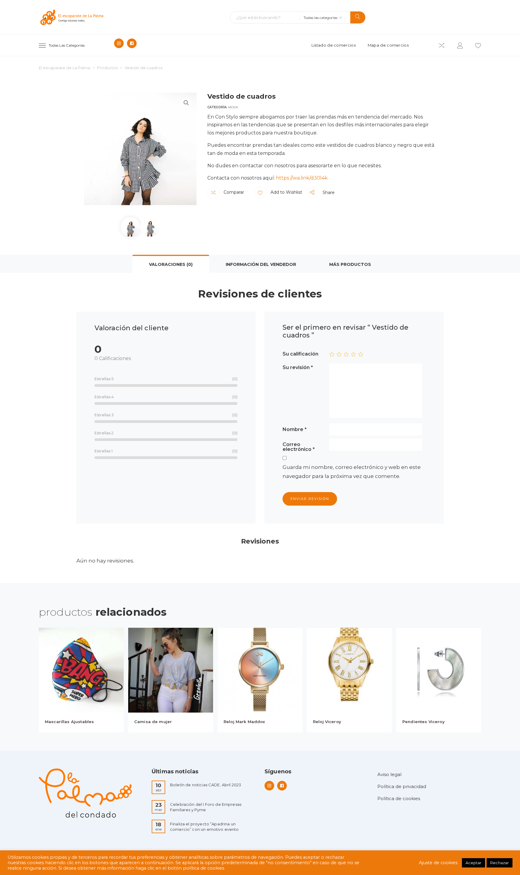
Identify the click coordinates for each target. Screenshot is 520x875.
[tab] (170, 264)
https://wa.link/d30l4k (302, 178)
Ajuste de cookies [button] (438, 862)
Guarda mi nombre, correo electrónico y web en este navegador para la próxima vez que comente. (352, 471)
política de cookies (203, 868)
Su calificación (300, 353)
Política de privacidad (401, 786)
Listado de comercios (333, 45)
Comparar (233, 192)
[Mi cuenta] (460, 46)
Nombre (295, 429)
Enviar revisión (309, 499)
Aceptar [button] (473, 862)
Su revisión (298, 367)
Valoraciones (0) (171, 264)
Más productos (350, 264)
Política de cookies (398, 798)
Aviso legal (389, 774)
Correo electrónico (299, 447)
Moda (233, 107)
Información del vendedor (261, 264)
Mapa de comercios (388, 45)
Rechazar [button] (499, 862)
